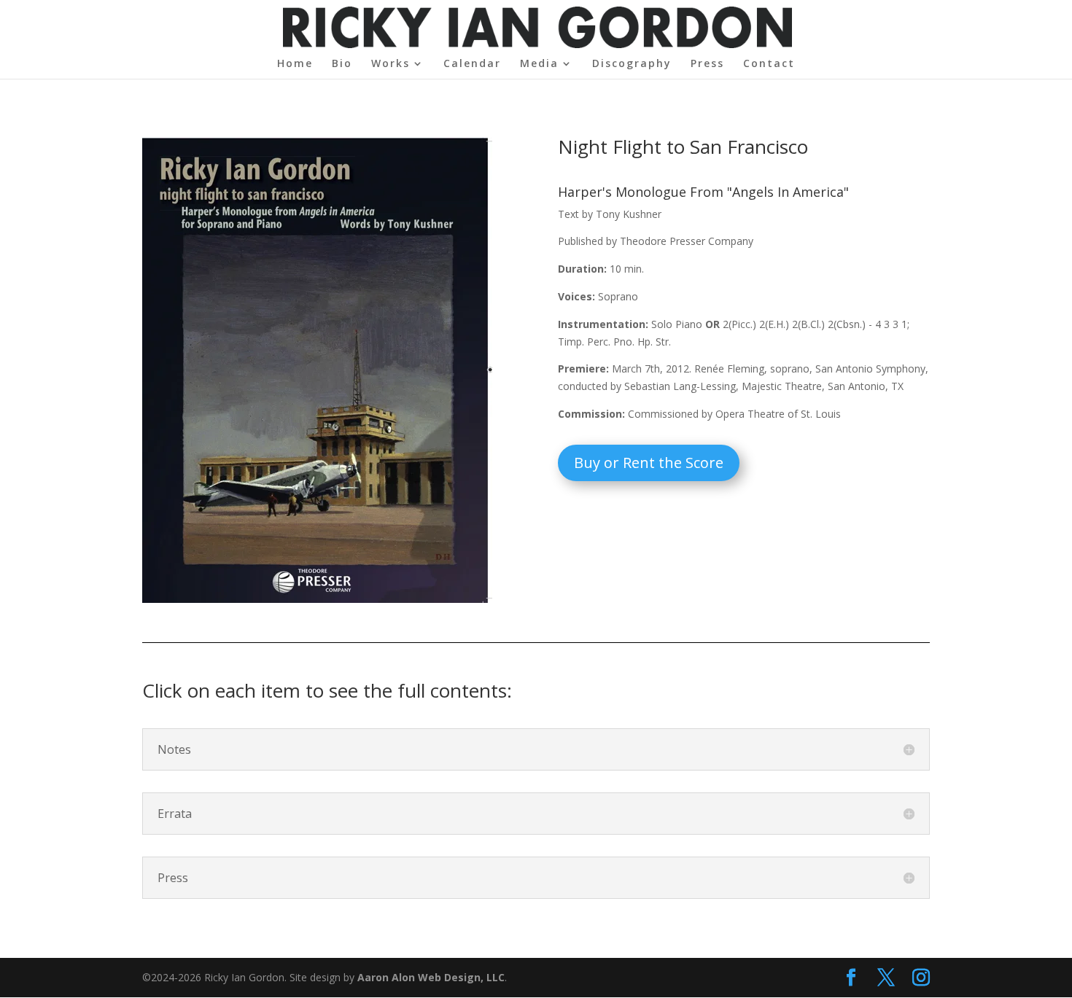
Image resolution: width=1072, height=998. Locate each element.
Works (390, 64)
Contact (769, 64)
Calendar (472, 64)
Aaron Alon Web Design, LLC (431, 977)
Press (707, 64)
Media (539, 64)
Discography (632, 64)
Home (295, 64)
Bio (342, 64)
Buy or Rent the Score (648, 462)
